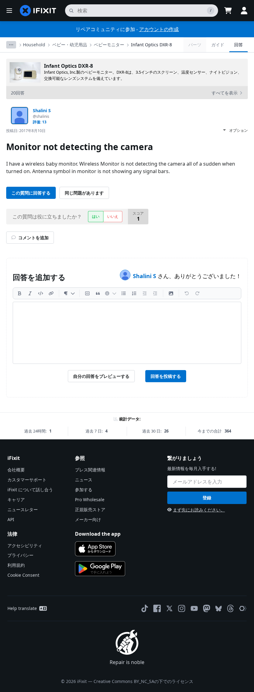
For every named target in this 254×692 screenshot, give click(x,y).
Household (34, 45)
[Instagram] (182, 608)
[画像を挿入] (171, 293)
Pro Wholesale (89, 499)
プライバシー (20, 555)
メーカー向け (88, 519)
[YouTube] (194, 608)
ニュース (83, 480)
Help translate (22, 608)
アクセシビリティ (24, 545)
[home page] (38, 10)
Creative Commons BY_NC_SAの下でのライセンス (143, 681)
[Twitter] (169, 608)
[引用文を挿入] (98, 293)
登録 (207, 498)
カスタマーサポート (26, 480)
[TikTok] (144, 608)
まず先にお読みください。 (199, 510)
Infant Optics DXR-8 (151, 45)
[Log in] (244, 10)
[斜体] (30, 293)
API (10, 519)
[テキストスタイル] (69, 293)
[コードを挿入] (41, 293)
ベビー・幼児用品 (69, 45)
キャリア (16, 499)
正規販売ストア (90, 509)
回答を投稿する (166, 376)
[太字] (19, 293)
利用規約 (16, 565)
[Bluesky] (218, 608)
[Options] (11, 44)
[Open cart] (228, 10)
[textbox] (127, 333)
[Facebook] (157, 608)
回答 (238, 45)
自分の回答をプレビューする (101, 376)
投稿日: (26, 130)
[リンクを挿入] (51, 293)
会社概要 (16, 470)
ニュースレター (22, 509)
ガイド (217, 45)
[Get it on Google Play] (100, 568)
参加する (83, 490)
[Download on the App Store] (95, 548)
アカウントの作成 (159, 29)
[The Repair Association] (243, 608)
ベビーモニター (109, 45)
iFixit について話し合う (30, 490)
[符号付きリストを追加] (134, 293)
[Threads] (230, 608)
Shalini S (145, 276)
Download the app (97, 533)
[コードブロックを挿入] (87, 293)
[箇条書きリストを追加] (124, 293)
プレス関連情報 (90, 470)
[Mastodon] (206, 608)
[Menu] (9, 10)
